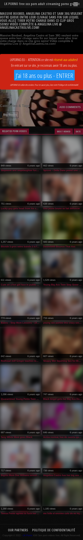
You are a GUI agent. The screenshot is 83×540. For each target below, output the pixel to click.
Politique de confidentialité (68, 84)
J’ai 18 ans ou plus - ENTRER (44, 75)
